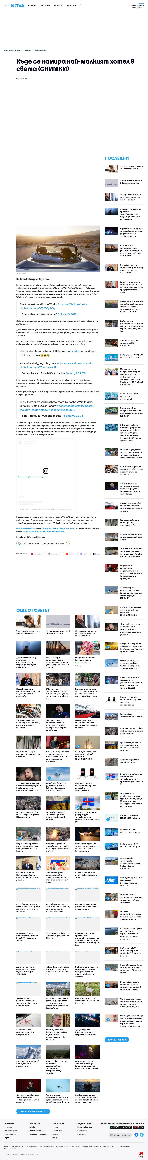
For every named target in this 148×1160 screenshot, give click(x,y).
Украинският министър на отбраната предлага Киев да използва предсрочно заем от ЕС (28, 786)
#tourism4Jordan (30, 409)
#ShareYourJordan (83, 363)
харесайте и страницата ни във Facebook (44, 531)
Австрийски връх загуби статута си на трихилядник (28, 1063)
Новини (32, 5)
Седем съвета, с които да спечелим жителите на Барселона (86, 906)
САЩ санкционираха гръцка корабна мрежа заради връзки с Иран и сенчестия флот (86, 1098)
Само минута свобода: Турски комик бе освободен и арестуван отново (28, 1098)
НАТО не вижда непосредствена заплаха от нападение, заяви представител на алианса (57, 662)
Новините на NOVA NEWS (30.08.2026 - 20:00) (131, 356)
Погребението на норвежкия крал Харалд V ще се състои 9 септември (28, 692)
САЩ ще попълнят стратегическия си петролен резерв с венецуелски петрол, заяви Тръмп (56, 725)
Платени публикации (10, 1148)
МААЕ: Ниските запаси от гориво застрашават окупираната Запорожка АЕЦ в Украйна (56, 1067)
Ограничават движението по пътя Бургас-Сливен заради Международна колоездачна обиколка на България (131, 799)
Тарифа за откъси (48, 1146)
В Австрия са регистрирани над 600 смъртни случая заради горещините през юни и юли (57, 694)
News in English (81, 1134)
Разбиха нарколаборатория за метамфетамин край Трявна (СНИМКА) (131, 915)
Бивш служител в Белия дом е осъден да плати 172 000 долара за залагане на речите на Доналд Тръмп (57, 1003)
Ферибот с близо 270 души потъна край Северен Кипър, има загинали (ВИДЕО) (56, 786)
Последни (8, 1127)
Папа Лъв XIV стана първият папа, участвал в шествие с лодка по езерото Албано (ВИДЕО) (131, 683)
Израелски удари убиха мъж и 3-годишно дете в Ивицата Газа (27, 814)
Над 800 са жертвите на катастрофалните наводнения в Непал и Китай (27, 847)
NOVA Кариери (82, 1130)
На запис (58, 5)
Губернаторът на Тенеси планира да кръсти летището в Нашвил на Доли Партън (86, 1064)
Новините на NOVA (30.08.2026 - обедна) (130, 845)
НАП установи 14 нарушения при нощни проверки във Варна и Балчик (130, 952)
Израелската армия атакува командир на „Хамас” (86, 875)
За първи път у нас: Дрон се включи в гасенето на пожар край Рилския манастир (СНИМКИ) (132, 552)
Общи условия (76, 1146)
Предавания (57, 1130)
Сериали (55, 1134)
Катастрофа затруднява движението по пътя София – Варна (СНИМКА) (130, 863)
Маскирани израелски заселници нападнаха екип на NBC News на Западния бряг (86, 847)
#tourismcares (85, 405)
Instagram (46, 528)
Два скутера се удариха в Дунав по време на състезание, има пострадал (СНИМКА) (131, 593)
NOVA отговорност (84, 1127)
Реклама (6, 1146)
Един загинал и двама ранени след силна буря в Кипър (57, 935)
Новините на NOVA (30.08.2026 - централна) (129, 396)
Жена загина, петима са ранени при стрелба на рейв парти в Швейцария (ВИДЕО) (131, 1003)
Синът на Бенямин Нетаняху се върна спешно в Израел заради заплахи (28, 876)
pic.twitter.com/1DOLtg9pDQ (58, 409)
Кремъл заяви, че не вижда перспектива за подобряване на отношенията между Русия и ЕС (57, 1034)
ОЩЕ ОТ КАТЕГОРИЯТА (33, 1111)
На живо (71, 5)
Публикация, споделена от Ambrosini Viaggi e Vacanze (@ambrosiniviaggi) (46, 509)
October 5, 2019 (67, 314)
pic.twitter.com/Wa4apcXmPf (38, 367)
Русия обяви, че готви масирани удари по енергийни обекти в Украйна (56, 815)
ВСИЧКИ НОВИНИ (117, 1039)
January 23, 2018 (76, 373)
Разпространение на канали (33, 1146)
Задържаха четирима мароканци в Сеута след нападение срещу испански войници (58, 907)
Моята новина (10, 1134)
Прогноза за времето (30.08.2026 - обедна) (130, 816)
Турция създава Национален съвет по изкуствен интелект (85, 1032)
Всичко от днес (10, 1130)
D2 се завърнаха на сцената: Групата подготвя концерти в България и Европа (130, 986)
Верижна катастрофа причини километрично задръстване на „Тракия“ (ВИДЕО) (131, 232)
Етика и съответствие (123, 1146)
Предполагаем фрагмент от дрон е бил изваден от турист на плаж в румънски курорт (58, 1098)
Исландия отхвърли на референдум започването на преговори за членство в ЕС (87, 817)
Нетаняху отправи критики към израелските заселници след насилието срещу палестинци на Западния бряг (87, 939)
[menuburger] (5, 5)
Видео (6, 1138)
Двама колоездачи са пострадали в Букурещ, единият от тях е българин (28, 723)
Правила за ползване (109, 1146)
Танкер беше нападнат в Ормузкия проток (58, 632)
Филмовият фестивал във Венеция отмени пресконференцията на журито (86, 723)
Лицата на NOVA (35, 1130)
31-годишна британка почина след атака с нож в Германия (85, 633)
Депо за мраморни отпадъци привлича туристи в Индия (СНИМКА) (26, 970)
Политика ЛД (97, 1146)
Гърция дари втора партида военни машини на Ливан (28, 754)
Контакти (67, 1146)
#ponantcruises (66, 405)
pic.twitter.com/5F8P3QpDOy (37, 308)
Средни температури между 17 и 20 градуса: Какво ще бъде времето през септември (132, 647)
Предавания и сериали (37, 1134)
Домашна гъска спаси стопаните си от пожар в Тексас (87, 1000)
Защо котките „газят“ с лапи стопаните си (28, 632)
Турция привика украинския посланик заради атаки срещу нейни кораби (26, 1001)
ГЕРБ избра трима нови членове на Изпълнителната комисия (131, 881)
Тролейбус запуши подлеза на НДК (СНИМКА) (129, 343)
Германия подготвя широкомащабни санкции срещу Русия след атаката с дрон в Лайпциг (57, 877)
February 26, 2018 (73, 415)
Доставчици (59, 1146)
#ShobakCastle (77, 304)
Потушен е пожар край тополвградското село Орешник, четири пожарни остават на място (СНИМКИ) (131, 306)
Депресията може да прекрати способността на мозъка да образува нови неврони (26, 662)
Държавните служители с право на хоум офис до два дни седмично (131, 898)
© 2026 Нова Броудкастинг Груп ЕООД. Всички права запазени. (22, 1154)
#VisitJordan (64, 363)
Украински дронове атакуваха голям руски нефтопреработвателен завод (58, 847)
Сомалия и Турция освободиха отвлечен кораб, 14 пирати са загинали (27, 936)
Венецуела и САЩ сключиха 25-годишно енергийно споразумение (85, 786)
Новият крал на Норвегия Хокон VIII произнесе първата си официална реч (58, 970)
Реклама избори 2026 (17, 1146)
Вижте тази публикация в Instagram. (32, 477)
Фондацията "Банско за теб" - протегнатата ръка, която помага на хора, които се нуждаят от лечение (131, 1021)
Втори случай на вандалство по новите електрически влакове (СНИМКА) (131, 412)
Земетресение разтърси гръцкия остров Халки (25, 1032)
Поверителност (87, 1146)
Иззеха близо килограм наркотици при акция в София (131, 537)
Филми (55, 1138)
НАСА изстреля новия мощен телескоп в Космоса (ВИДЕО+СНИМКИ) (85, 755)
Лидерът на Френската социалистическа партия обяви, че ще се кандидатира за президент (57, 756)
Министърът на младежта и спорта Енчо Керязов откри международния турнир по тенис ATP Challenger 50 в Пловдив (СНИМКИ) (131, 377)
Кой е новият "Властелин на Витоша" (131, 715)
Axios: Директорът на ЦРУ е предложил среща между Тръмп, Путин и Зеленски (28, 907)
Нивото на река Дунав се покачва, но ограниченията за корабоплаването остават (131, 933)
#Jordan (63, 304)
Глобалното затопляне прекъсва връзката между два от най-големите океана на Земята (86, 972)
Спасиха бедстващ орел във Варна (129, 761)
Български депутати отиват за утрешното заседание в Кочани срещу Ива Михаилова (86, 692)
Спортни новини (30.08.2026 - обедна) (130, 831)
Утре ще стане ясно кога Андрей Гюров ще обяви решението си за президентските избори (131, 287)
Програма (45, 5)
